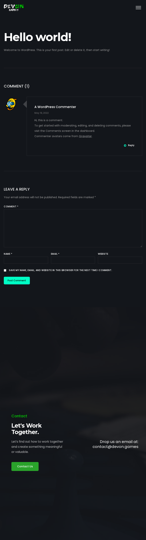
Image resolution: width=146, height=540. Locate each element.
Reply (131, 145)
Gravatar (85, 136)
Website (103, 253)
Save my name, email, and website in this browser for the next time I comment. (60, 270)
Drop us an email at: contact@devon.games (115, 444)
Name (8, 253)
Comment (11, 206)
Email (55, 253)
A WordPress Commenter (55, 107)
